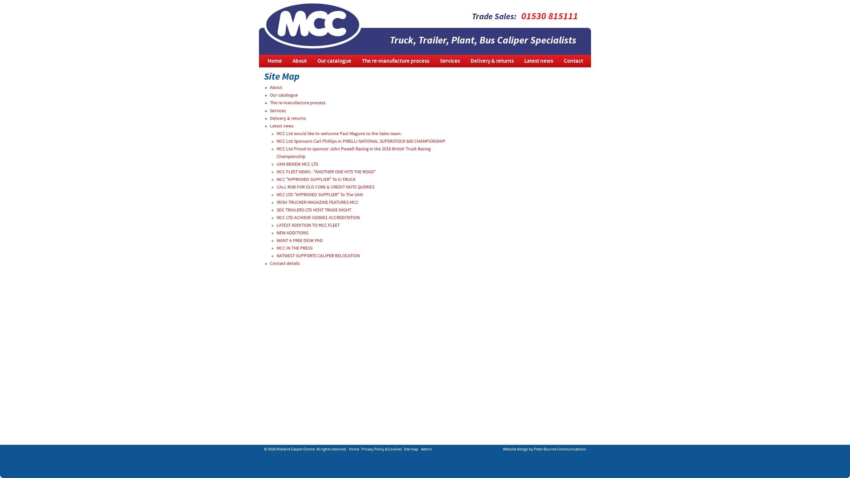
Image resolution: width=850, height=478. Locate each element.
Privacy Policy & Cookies (381, 449)
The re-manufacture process (395, 61)
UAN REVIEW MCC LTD (297, 164)
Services (450, 61)
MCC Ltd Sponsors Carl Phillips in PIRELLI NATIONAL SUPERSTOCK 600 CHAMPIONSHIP (361, 141)
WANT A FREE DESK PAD (300, 240)
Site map (411, 449)
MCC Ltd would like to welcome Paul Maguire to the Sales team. (339, 133)
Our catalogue (334, 61)
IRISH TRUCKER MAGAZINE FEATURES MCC (317, 202)
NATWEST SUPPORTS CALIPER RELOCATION (318, 256)
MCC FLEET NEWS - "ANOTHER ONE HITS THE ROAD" (326, 172)
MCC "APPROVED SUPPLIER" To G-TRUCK (316, 179)
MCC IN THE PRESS (294, 248)
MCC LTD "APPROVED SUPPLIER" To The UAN (320, 195)
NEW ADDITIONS (292, 233)
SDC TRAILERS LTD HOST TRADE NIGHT (314, 210)
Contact (573, 61)
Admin (426, 449)
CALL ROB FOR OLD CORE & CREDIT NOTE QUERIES (326, 187)
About (300, 61)
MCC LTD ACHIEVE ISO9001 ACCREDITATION (318, 217)
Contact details (285, 263)
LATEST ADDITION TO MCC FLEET (308, 225)
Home (275, 61)
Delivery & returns (492, 61)
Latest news (538, 61)
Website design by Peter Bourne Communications (544, 449)
